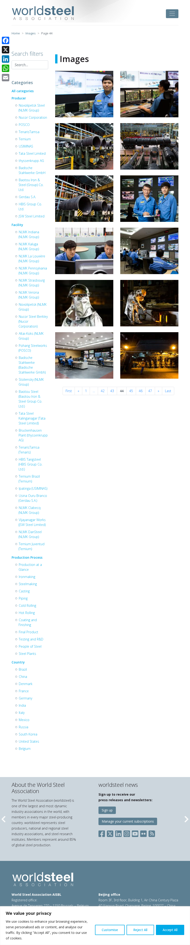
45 (131, 391)
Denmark (25, 684)
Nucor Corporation (33, 117)
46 (140, 391)
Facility (17, 225)
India (22, 705)
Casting (24, 591)
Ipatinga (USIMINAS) (33, 488)
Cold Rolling (27, 605)
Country (18, 662)
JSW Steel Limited (31, 216)
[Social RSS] (152, 833)
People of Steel (30, 646)
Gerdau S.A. (27, 197)
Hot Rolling (27, 612)
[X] (5, 49)
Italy (22, 712)
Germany (25, 698)
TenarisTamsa (29, 132)
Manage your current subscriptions (128, 821)
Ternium (25, 139)
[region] (95, 925)
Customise (110, 930)
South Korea (28, 734)
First (69, 391)
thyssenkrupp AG (31, 160)
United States (29, 741)
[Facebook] (5, 40)
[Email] (5, 77)
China (23, 676)
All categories (23, 91)
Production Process (27, 557)
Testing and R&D (31, 639)
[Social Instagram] (127, 833)
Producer (19, 98)
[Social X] (110, 833)
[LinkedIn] (5, 59)
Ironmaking (27, 576)
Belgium (25, 748)
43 (112, 391)
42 (102, 391)
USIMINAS (26, 146)
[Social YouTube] (135, 833)
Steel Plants (27, 653)
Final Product (28, 632)
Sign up (107, 810)
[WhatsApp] (5, 68)
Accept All (170, 930)
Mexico (24, 720)
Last (168, 391)
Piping (23, 598)
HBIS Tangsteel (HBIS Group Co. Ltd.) (30, 464)
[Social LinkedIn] (118, 833)
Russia (23, 727)
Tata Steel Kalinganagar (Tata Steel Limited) (32, 418)
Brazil (23, 669)
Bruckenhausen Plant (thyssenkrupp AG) (33, 435)
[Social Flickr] (143, 833)
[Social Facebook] (102, 833)
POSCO (24, 124)
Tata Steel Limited (32, 153)
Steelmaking (28, 584)
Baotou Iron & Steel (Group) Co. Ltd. (31, 185)
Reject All (140, 930)
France (24, 691)
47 (150, 391)
